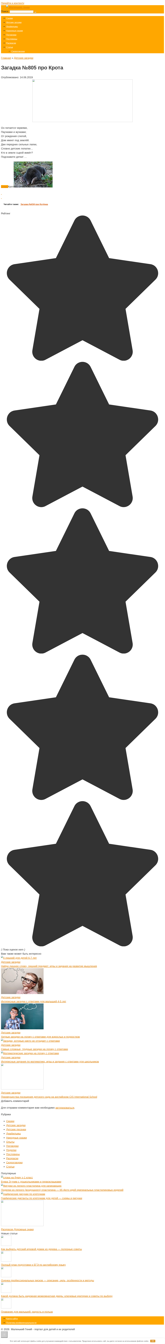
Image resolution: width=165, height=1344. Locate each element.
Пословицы (11, 39)
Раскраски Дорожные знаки (17, 1229)
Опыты (10, 1141)
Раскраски (11, 43)
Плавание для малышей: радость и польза (27, 1311)
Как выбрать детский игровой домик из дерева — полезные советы (41, 1249)
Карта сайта (12, 1318)
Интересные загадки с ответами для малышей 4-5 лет (33, 1001)
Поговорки (11, 35)
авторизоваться (64, 1107)
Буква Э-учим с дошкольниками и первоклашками (31, 1181)
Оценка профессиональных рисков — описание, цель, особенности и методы (47, 1280)
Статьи (9, 47)
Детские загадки (14, 22)
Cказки (9, 18)
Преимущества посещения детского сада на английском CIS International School (49, 1096)
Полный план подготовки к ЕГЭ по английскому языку (33, 1264)
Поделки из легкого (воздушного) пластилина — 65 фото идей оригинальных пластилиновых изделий (62, 1189)
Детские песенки (16, 1129)
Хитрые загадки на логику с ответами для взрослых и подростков (40, 1036)
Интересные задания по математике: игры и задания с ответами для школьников (50, 1061)
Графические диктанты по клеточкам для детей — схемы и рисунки (41, 1198)
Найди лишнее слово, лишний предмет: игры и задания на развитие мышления (49, 966)
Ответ (4, 186)
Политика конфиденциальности (21, 1323)
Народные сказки (14, 31)
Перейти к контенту (12, 3)
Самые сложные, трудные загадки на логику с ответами (34, 1049)
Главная (6, 57)
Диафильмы (12, 26)
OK (153, 1341)
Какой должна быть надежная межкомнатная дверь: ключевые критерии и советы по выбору (57, 1296)
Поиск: (5, 11)
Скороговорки (18, 51)
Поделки (11, 1150)
